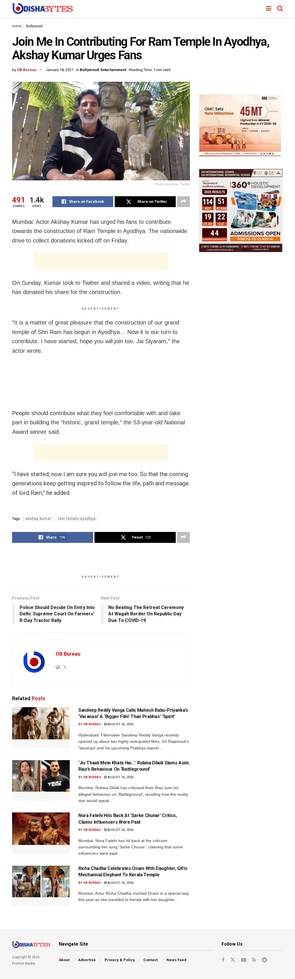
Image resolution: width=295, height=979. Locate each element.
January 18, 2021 (59, 70)
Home (17, 26)
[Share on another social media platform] (183, 201)
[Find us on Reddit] (264, 960)
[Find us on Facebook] (223, 960)
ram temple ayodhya (77, 519)
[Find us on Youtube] (243, 960)
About (64, 960)
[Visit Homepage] (42, 8)
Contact (150, 960)
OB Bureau (27, 70)
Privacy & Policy (120, 960)
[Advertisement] (100, 261)
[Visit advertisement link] (240, 125)
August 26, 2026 (120, 724)
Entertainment (113, 70)
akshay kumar (38, 519)
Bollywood (34, 26)
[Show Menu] (268, 8)
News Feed (176, 960)
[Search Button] (280, 8)
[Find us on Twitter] (232, 960)
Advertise (87, 960)
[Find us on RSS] (254, 960)
